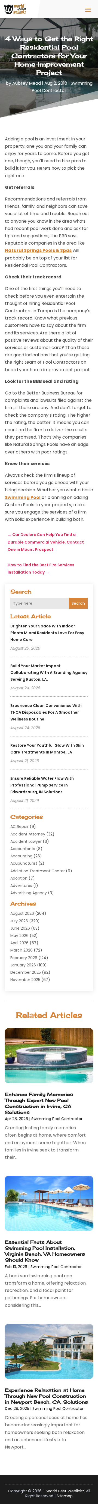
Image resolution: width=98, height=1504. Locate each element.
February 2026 (23, 957)
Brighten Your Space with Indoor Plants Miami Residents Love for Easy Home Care (47, 632)
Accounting (21, 856)
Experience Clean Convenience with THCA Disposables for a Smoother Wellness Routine (46, 712)
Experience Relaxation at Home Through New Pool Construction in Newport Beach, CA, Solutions (46, 1396)
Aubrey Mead (26, 83)
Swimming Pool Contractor (56, 1118)
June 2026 (20, 928)
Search (78, 603)
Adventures (21, 885)
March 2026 (21, 950)
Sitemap (65, 1496)
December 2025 (25, 972)
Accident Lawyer (26, 841)
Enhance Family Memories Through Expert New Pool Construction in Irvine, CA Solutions (39, 1103)
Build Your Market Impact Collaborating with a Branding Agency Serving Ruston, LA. (48, 672)
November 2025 (25, 979)
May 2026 (19, 935)
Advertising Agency (28, 893)
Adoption (18, 878)
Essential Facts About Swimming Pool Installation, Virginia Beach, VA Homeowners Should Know (45, 1251)
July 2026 (19, 921)
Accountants (22, 848)
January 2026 (23, 965)
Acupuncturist (23, 863)
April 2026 (19, 943)
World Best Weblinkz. (65, 1491)
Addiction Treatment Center (37, 871)
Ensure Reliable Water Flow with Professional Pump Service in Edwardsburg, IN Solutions (42, 785)
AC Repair (19, 826)
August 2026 (22, 913)
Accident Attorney (27, 834)
